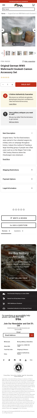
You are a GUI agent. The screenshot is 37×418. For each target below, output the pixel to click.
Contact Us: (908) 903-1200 (23, 345)
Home (3, 13)
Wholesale (7, 341)
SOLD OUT (25, 84)
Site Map (19, 375)
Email (18, 332)
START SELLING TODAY (18, 278)
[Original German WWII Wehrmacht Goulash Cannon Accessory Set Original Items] (7, 53)
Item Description (9, 133)
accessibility (21, 315)
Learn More (12, 104)
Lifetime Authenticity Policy (23, 353)
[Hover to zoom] (18, 31)
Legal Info (24, 375)
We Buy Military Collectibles (25, 341)
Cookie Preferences (18, 376)
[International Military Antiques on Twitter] (9, 360)
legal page (15, 408)
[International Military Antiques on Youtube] (26, 360)
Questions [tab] (17, 231)
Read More (6, 159)
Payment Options (9, 179)
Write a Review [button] (20, 218)
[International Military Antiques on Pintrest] (20, 360)
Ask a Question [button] (20, 225)
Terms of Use (14, 375)
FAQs (5, 354)
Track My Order (8, 349)
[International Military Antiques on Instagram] (15, 360)
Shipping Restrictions (11, 170)
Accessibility (30, 375)
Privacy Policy (7, 375)
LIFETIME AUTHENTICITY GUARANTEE (18, 1)
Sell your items (14, 122)
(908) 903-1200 (17, 317)
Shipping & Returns (22, 349)
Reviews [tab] (4, 231)
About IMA (7, 346)
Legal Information (9, 188)
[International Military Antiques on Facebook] (4, 360)
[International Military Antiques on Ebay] (32, 360)
